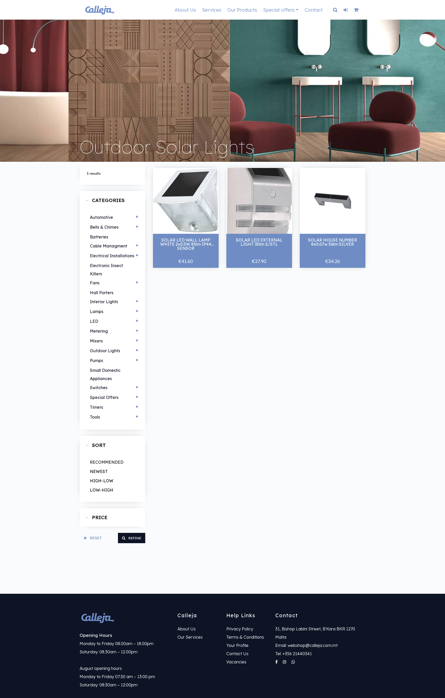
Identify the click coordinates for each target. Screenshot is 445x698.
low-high (101, 490)
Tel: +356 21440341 (293, 653)
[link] (125, 617)
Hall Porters (101, 292)
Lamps (96, 311)
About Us (185, 10)
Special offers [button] (279, 10)
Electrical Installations (112, 255)
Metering (99, 331)
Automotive (101, 217)
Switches (98, 387)
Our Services (190, 637)
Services (211, 10)
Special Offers (104, 397)
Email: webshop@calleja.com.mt (306, 645)
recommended (106, 462)
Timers (96, 407)
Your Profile (237, 645)
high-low (101, 480)
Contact (314, 10)
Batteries (99, 236)
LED (94, 321)
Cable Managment (108, 245)
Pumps (96, 360)
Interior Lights (104, 301)
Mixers (96, 340)
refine (134, 538)
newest (99, 471)
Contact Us (237, 653)
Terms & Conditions (245, 637)
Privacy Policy (239, 628)
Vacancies (236, 661)
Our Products (242, 10)
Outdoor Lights (105, 350)
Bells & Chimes (104, 227)
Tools (95, 417)
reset (95, 537)
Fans (94, 282)
